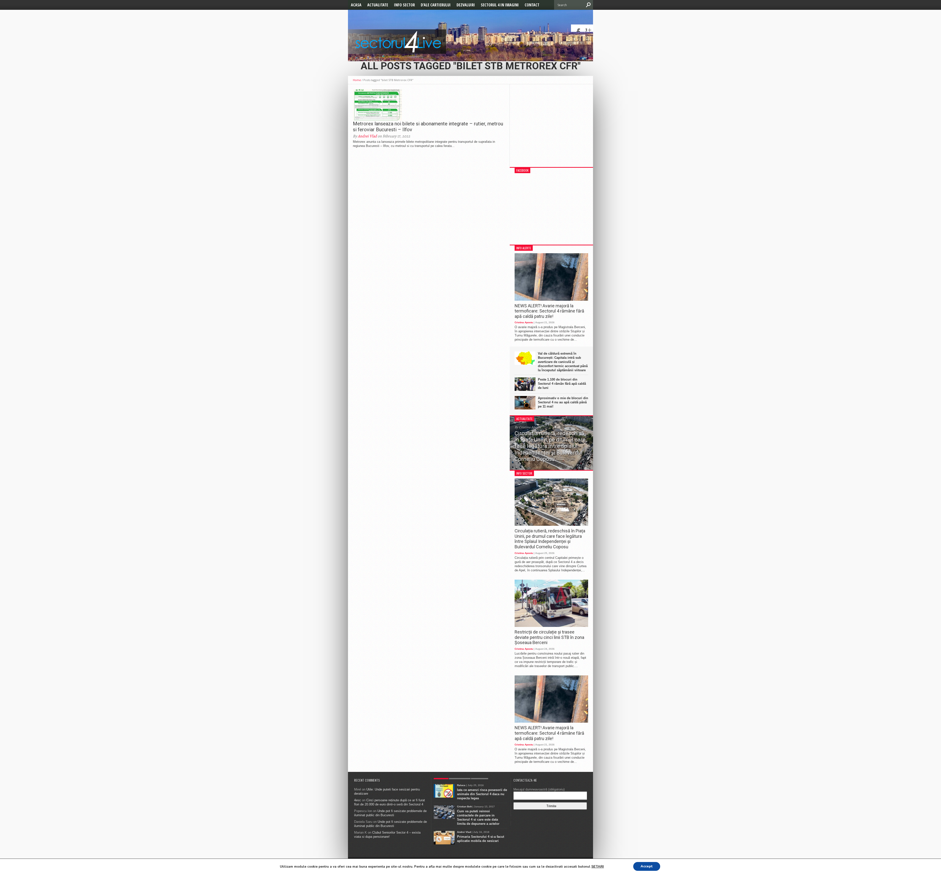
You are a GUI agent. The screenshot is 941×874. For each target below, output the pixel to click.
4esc (357, 800)
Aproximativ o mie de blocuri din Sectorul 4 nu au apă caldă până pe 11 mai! (563, 402)
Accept (647, 866)
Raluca (461, 785)
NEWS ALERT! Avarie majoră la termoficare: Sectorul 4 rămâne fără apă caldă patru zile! (549, 311)
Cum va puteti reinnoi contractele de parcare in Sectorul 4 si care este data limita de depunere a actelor (478, 817)
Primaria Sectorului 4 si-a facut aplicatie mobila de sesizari (480, 839)
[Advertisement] (551, 128)
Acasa (356, 5)
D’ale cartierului (436, 5)
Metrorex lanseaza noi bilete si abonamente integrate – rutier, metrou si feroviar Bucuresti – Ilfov (428, 126)
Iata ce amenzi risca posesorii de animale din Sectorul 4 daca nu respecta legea (482, 794)
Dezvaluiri (466, 5)
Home (357, 80)
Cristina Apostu (524, 322)
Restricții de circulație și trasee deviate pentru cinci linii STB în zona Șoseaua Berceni (549, 637)
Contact (532, 5)
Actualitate (377, 5)
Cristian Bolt (464, 806)
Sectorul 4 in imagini (500, 5)
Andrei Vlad (367, 136)
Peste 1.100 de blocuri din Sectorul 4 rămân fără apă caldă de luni (562, 384)
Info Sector (404, 5)
